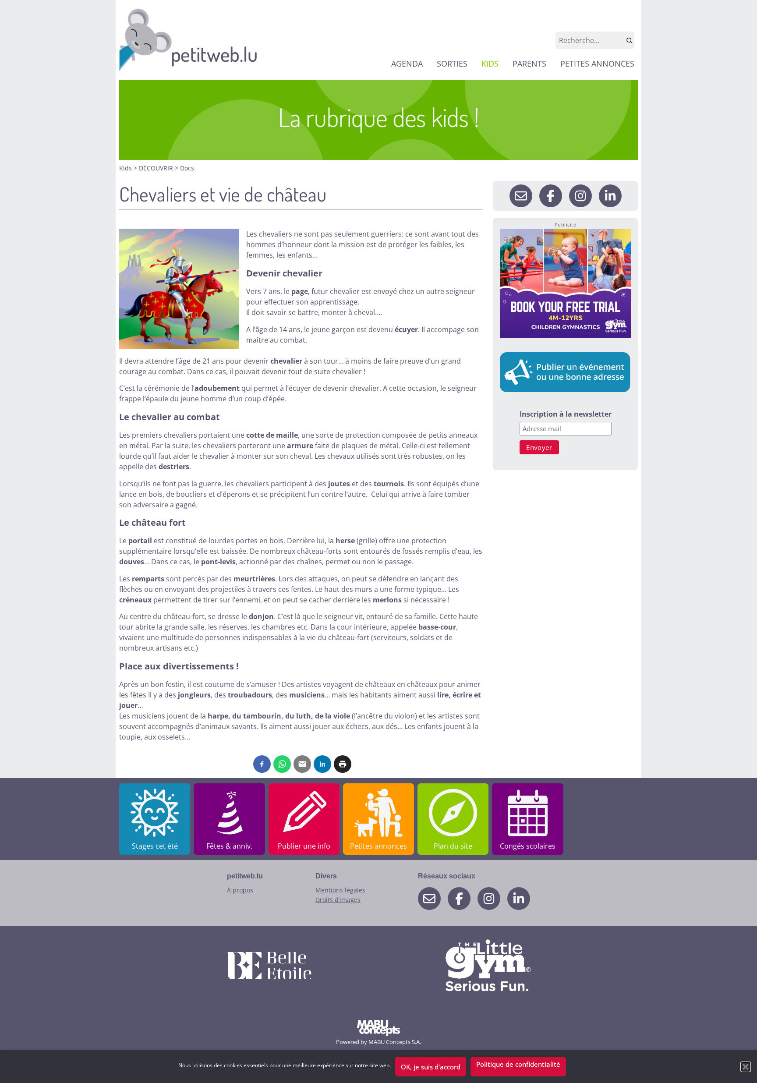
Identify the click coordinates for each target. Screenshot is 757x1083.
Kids (126, 168)
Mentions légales (340, 890)
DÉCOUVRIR (157, 168)
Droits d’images (338, 899)
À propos (240, 890)
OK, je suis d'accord (430, 1066)
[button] (745, 1066)
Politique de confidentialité (518, 1064)
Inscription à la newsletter (566, 415)
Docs (187, 168)
